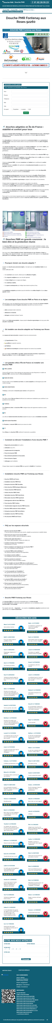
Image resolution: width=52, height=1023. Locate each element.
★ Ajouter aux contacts (23, 1014)
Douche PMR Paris (21, 992)
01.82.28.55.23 (26, 984)
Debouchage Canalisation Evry (24, 1012)
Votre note (7, 947)
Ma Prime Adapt (31, 6)
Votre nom (7, 943)
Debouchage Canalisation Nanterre (26, 996)
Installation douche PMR (21, 6)
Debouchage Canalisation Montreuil (26, 1001)
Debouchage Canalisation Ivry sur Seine (27, 1005)
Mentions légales (6, 970)
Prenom (6, 95)
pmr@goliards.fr (24, 982)
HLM (29, 109)
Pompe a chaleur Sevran (23, 994)
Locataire (23, 109)
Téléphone (6, 98)
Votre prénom (31, 943)
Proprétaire (16, 109)
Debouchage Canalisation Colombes (26, 998)
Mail (5, 102)
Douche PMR (5, 6)
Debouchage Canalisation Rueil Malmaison (27, 1000)
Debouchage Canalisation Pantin (25, 1003)
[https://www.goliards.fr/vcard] (8, 996)
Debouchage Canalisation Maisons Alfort (27, 1007)
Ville (5, 106)
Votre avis (7, 952)
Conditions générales (24, 970)
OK (47, 1019)
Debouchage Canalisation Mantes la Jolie (27, 1010)
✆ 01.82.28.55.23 (40, 2)
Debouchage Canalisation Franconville (27, 1008)
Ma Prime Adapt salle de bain (42, 6)
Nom (5, 91)
